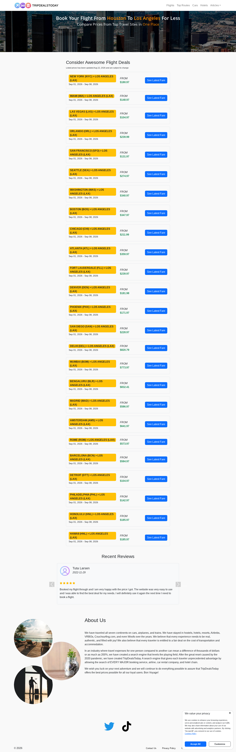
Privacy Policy (169, 748)
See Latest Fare (156, 80)
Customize (219, 744)
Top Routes (183, 5)
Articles (214, 5)
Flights (170, 5)
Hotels (204, 5)
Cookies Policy (190, 734)
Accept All (195, 744)
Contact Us (151, 748)
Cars (195, 5)
